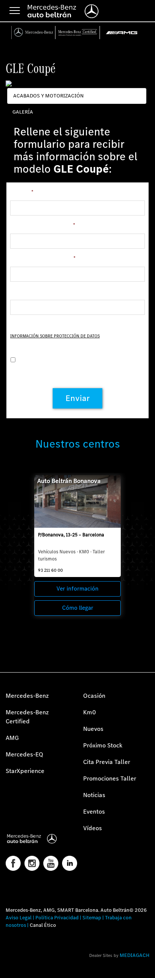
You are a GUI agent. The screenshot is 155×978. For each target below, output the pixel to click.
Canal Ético (43, 925)
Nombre (21, 192)
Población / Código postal (42, 225)
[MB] (34, 32)
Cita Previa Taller (106, 762)
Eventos (94, 811)
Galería (22, 111)
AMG (12, 738)
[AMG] (122, 32)
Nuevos (93, 728)
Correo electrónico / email (43, 258)
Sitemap (91, 917)
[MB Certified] (78, 32)
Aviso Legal (19, 917)
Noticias (94, 795)
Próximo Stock (102, 745)
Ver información (77, 588)
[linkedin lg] (69, 863)
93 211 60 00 (50, 570)
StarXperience (25, 771)
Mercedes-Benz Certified (27, 717)
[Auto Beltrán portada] (39, 839)
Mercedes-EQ (24, 754)
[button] (9, 968)
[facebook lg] (13, 863)
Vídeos (92, 828)
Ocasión (94, 695)
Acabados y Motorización (48, 95)
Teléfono (20, 291)
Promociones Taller (109, 778)
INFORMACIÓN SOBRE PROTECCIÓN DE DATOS (55, 336)
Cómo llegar (77, 608)
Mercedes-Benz (27, 695)
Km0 (89, 712)
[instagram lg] (32, 863)
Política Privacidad (57, 917)
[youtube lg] (50, 863)
